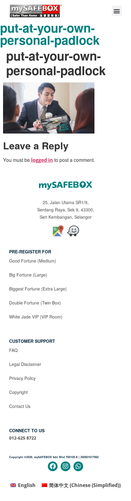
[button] (117, 11)
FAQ (13, 350)
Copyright (18, 392)
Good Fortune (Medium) (32, 261)
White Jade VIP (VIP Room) (35, 317)
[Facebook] (53, 466)
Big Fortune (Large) (28, 275)
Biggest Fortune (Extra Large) (38, 289)
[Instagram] (65, 466)
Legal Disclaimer (25, 364)
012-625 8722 (22, 438)
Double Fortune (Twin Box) (35, 303)
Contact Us (19, 406)
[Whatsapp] (78, 466)
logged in (42, 160)
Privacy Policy (22, 378)
